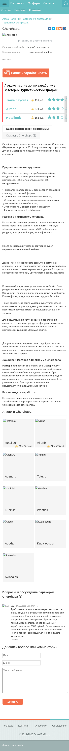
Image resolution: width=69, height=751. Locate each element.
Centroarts (17, 745)
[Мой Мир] (64, 28)
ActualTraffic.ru (10, 18)
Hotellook (13, 117)
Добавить (13, 701)
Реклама (19, 10)
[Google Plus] (60, 28)
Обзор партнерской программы (27, 128)
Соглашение (59, 725)
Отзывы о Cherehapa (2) (21, 135)
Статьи (6, 10)
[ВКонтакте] (49, 28)
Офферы (34, 3)
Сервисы (49, 3)
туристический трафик (39, 52)
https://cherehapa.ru (38, 47)
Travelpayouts (16, 100)
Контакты (35, 10)
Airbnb (11, 109)
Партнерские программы (35, 18)
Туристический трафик (15, 22)
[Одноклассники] (57, 28)
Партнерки (17, 3)
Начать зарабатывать (29, 73)
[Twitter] (53, 28)
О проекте (41, 725)
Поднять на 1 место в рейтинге (36, 40)
